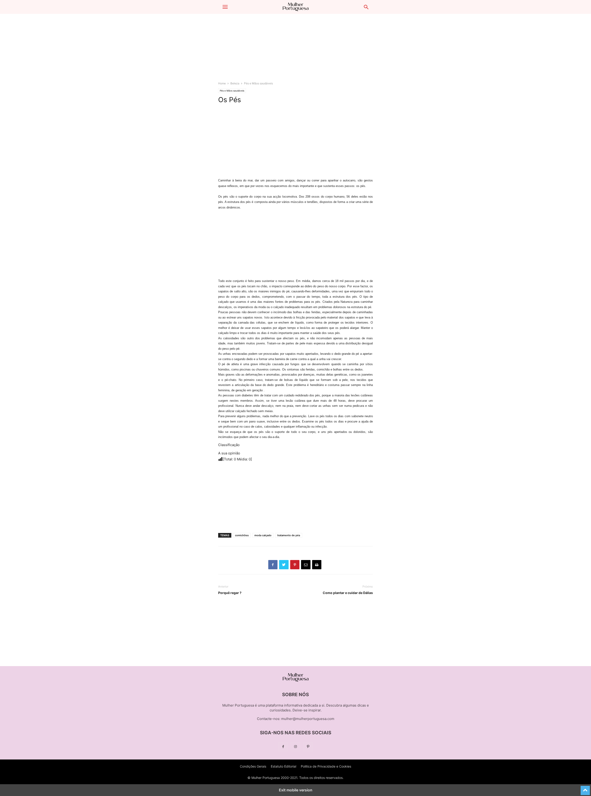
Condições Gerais (253, 766)
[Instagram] (295, 746)
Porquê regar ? (229, 593)
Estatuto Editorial (283, 766)
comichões (242, 535)
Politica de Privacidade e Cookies (326, 766)
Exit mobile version (295, 790)
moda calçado (262, 535)
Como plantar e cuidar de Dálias (348, 593)
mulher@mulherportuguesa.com (307, 718)
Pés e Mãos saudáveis (258, 83)
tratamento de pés (288, 535)
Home (222, 83)
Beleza (234, 83)
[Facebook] (283, 746)
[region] (295, 50)
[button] (225, 7)
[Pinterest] (308, 746)
